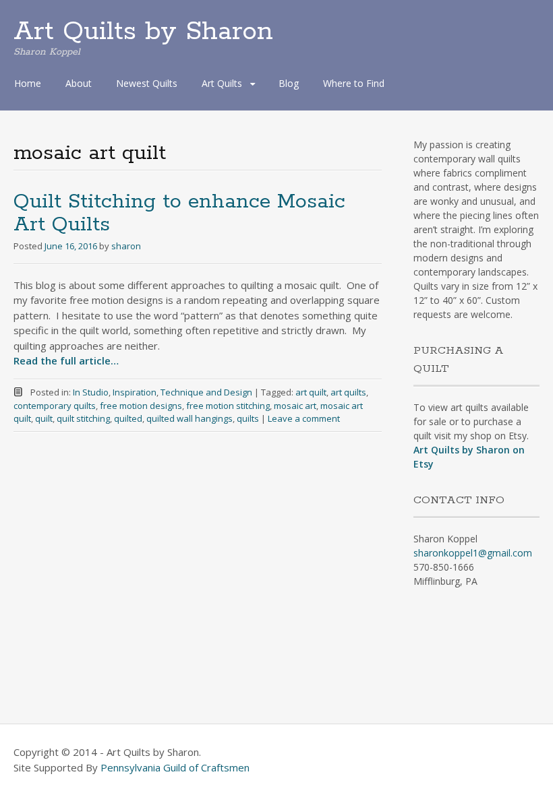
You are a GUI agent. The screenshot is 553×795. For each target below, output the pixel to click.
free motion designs (141, 406)
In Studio (91, 392)
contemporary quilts (54, 406)
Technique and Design (206, 392)
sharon (126, 246)
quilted (128, 418)
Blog (289, 83)
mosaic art (295, 406)
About (78, 83)
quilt (44, 418)
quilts (248, 418)
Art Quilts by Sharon (143, 32)
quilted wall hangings (189, 418)
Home (27, 83)
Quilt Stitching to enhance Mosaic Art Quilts (179, 213)
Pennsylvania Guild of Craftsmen (175, 767)
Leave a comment (304, 418)
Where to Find (353, 83)
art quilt (310, 392)
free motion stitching (228, 406)
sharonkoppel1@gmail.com (472, 552)
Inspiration (134, 392)
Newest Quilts (146, 83)
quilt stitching (83, 418)
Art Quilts (222, 83)
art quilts (348, 392)
